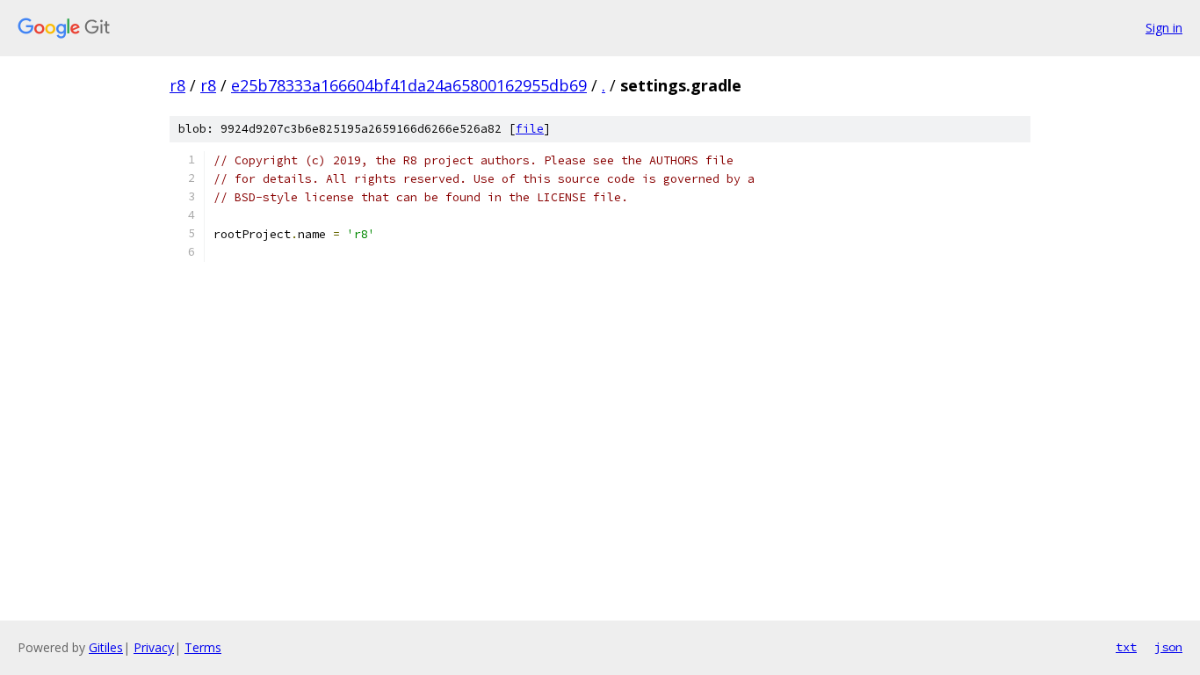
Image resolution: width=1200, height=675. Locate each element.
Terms (202, 647)
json (1168, 647)
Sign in (1164, 27)
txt (1126, 647)
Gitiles (106, 647)
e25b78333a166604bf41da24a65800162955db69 (409, 85)
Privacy (154, 647)
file (530, 128)
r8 (177, 85)
